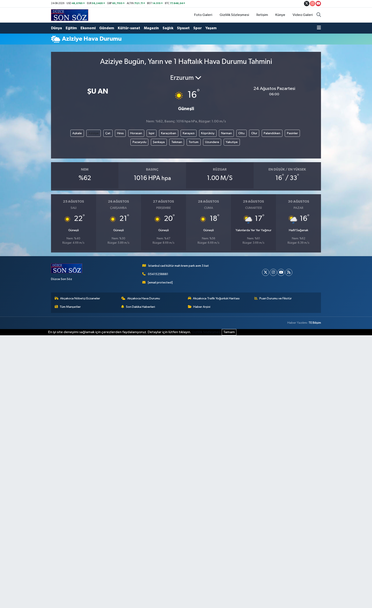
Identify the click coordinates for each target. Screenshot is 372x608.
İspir (152, 133)
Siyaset (183, 28)
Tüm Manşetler (70, 306)
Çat (107, 133)
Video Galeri (303, 15)
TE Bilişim (314, 322)
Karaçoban (168, 133)
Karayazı (189, 133)
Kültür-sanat (129, 28)
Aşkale (77, 133)
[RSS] (288, 272)
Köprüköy (207, 133)
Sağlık (168, 28)
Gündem (106, 28)
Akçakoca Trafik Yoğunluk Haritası (216, 298)
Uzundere (212, 142)
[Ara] (318, 15)
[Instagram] (273, 272)
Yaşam (211, 28)
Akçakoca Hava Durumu (143, 298)
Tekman (176, 142)
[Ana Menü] (319, 28)
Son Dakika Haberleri (140, 306)
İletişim (262, 15)
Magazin (151, 28)
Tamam (229, 332)
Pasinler (292, 133)
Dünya (56, 28)
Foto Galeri (203, 15)
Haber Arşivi (201, 306)
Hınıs (120, 133)
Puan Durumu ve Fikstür (275, 298)
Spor (197, 28)
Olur (254, 133)
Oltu (241, 133)
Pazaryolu (139, 142)
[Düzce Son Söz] (69, 14)
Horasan (136, 133)
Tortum (193, 142)
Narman (226, 133)
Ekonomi (88, 28)
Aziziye (93, 133)
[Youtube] (281, 272)
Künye (280, 15)
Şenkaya (159, 142)
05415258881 (158, 274)
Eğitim (71, 28)
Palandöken (272, 133)
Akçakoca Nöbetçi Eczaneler (80, 298)
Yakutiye (232, 142)
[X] (265, 272)
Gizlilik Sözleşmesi (234, 15)
